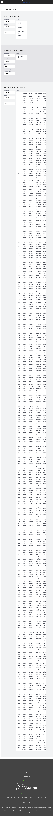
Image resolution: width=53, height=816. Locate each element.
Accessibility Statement (29, 797)
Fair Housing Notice (42, 797)
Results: (17, 19)
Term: (5, 29)
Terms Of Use (8, 797)
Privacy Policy (17, 797)
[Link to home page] (26, 2)
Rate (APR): (6, 24)
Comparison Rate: (7, 71)
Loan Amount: (6, 19)
